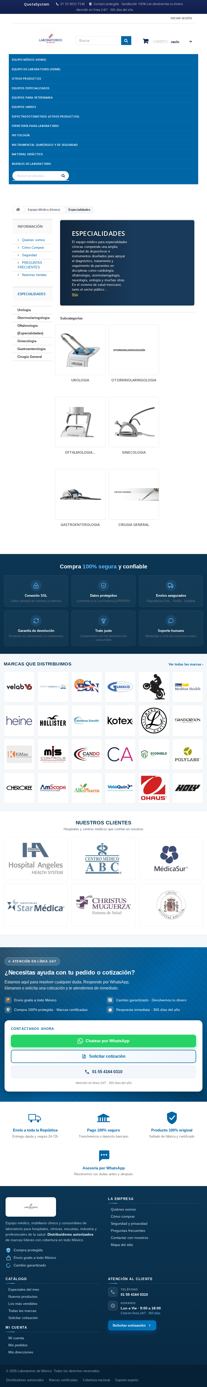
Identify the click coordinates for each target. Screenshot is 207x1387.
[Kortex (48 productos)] (120, 720)
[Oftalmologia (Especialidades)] (80, 422)
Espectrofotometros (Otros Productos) (45, 116)
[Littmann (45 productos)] (153, 720)
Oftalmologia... (80, 452)
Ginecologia (26, 341)
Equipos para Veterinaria (32, 97)
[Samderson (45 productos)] (187, 720)
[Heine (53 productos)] (19, 720)
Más (75, 294)
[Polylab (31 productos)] (187, 754)
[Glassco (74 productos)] (120, 686)
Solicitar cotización (23, 1318)
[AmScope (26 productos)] (52, 787)
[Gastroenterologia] (80, 494)
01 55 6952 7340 (73, 4)
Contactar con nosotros (129, 1238)
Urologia (24, 310)
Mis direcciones (20, 1352)
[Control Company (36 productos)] (52, 754)
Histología (21, 135)
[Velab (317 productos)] (19, 686)
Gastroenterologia (31, 349)
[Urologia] (80, 350)
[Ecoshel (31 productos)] (153, 754)
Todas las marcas (22, 1311)
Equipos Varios (24, 107)
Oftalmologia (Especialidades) (30, 329)
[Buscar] (64, 175)
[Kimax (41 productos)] (19, 754)
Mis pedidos (18, 1345)
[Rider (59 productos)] (153, 686)
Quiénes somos (123, 1209)
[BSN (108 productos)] (86, 686)
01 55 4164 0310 (134, 1294)
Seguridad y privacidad (129, 1223)
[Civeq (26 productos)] (120, 787)
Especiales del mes (23, 1289)
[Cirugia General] (134, 494)
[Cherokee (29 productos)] (19, 787)
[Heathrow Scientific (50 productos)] (86, 720)
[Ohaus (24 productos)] (153, 787)
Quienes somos (33, 240)
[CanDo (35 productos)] (86, 754)
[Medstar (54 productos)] (187, 686)
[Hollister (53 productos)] (52, 720)
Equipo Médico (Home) (29, 59)
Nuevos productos (22, 1296)
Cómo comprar (123, 1216)
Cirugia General (29, 357)
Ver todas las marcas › (186, 664)
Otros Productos (26, 78)
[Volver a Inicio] (18, 210)
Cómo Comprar (32, 247)
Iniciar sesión (181, 18)
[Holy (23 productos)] (187, 787)
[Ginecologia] (134, 422)
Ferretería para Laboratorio (35, 126)
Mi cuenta (16, 1338)
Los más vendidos (22, 1304)
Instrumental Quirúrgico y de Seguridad (45, 145)
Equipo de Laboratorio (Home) (36, 69)
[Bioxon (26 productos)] (86, 787)
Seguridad (29, 255)
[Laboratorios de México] (40, 39)
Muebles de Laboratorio (31, 164)
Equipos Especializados (30, 88)
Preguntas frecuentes (128, 1231)
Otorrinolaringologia (33, 318)
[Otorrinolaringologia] (134, 350)
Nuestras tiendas (34, 275)
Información (30, 226)
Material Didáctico (27, 154)
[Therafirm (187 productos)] (52, 686)
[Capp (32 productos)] (120, 754)
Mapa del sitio (122, 1245)
